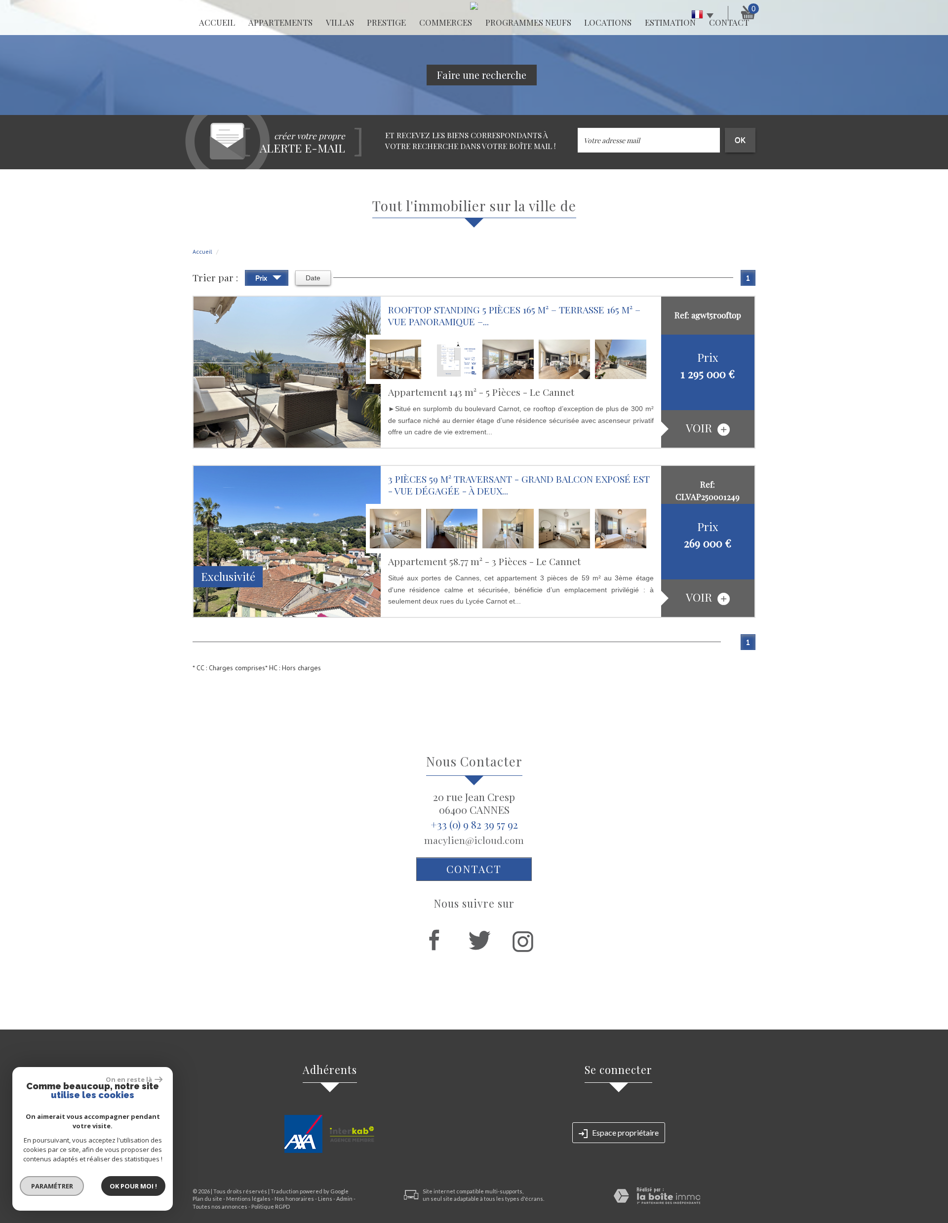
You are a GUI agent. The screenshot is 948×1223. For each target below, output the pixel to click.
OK (740, 140)
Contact (474, 869)
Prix (262, 278)
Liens (325, 1198)
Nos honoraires (294, 1198)
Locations (608, 22)
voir (700, 427)
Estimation (670, 22)
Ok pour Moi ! (133, 1186)
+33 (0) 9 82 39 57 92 (474, 824)
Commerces (445, 22)
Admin (344, 1198)
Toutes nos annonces (220, 1206)
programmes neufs (528, 22)
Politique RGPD (270, 1206)
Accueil (217, 22)
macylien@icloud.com (474, 840)
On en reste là (129, 1079)
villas (340, 22)
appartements (280, 22)
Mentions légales (248, 1198)
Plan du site (207, 1198)
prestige (386, 22)
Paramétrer (52, 1186)
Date (313, 278)
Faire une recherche (481, 74)
